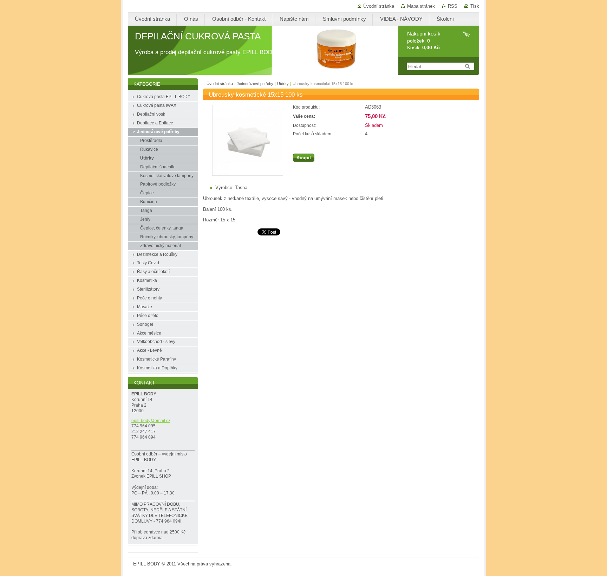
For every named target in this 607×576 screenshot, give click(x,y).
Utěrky (283, 84)
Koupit (303, 157)
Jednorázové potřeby (255, 84)
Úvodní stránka (378, 6)
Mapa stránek (421, 6)
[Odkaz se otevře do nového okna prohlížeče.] (247, 174)
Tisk (474, 6)
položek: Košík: (423, 40)
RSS (452, 6)
